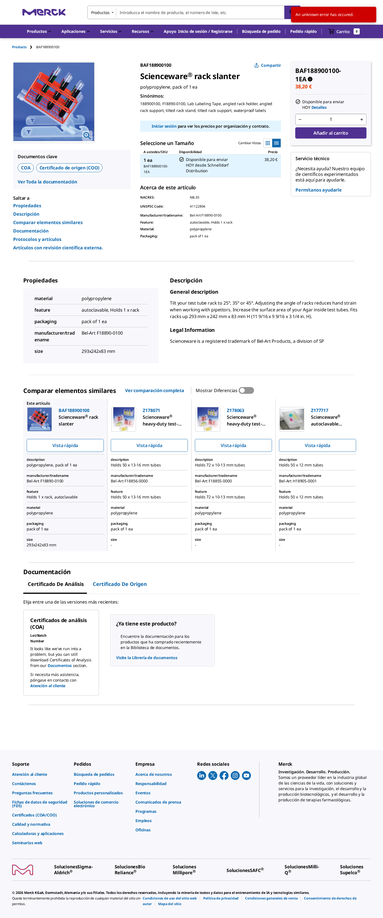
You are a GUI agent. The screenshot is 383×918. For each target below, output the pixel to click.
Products (19, 47)
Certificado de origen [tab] (120, 584)
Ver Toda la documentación (47, 182)
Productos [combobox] (100, 12)
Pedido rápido (303, 31)
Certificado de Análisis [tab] (56, 584)
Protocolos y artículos (37, 239)
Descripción (26, 214)
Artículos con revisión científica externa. (58, 248)
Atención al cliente (47, 685)
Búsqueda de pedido (261, 31)
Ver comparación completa (154, 390)
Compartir (271, 65)
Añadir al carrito (330, 133)
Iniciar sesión (164, 126)
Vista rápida (65, 445)
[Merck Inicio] (44, 12)
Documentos (60, 665)
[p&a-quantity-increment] (361, 119)
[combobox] (194, 12)
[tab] (24, 47)
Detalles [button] (319, 107)
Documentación (31, 231)
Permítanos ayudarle (319, 190)
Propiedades (27, 206)
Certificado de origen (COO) (70, 168)
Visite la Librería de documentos (146, 657)
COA (26, 168)
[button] (205, 31)
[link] (40, 774)
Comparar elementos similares (48, 222)
